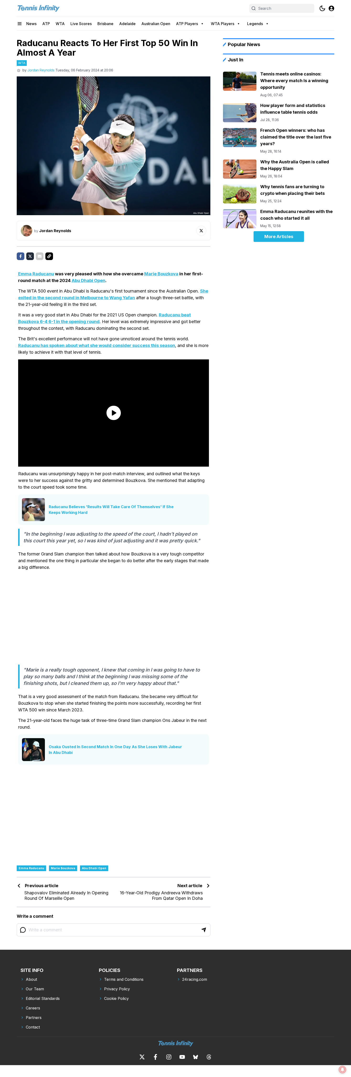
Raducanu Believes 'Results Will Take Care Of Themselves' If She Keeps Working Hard (111, 509)
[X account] (142, 1057)
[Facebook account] (155, 1057)
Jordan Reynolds (40, 70)
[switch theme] (322, 8)
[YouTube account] (182, 1057)
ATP (46, 23)
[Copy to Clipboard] (49, 256)
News (31, 23)
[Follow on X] (201, 231)
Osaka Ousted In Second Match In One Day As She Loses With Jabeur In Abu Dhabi (115, 749)
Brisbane (105, 23)
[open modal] (331, 8)
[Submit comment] (203, 930)
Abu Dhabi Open (88, 280)
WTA (60, 23)
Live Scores (81, 23)
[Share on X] (30, 256)
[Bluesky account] (195, 1057)
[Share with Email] (39, 256)
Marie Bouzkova (161, 273)
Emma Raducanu (36, 273)
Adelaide (127, 23)
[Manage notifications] (342, 1069)
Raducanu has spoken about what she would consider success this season (96, 345)
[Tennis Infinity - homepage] (38, 8)
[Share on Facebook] (20, 256)
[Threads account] (209, 1057)
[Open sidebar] (19, 24)
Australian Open (155, 23)
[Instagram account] (169, 1057)
